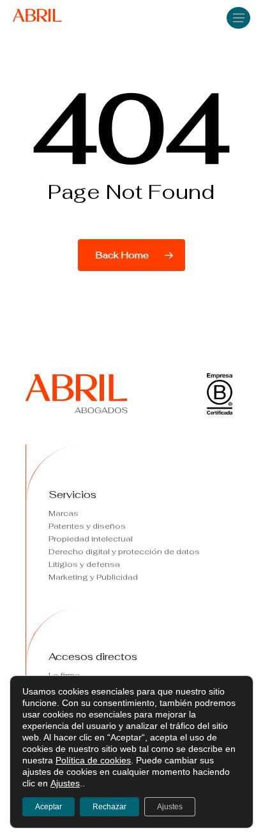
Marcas (64, 513)
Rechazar (109, 806)
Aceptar (48, 806)
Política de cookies (93, 760)
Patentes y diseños (87, 526)
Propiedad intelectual (91, 539)
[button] (238, 17)
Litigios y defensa (84, 564)
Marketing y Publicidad (93, 577)
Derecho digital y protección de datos (124, 552)
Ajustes (65, 783)
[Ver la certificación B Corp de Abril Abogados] (219, 413)
